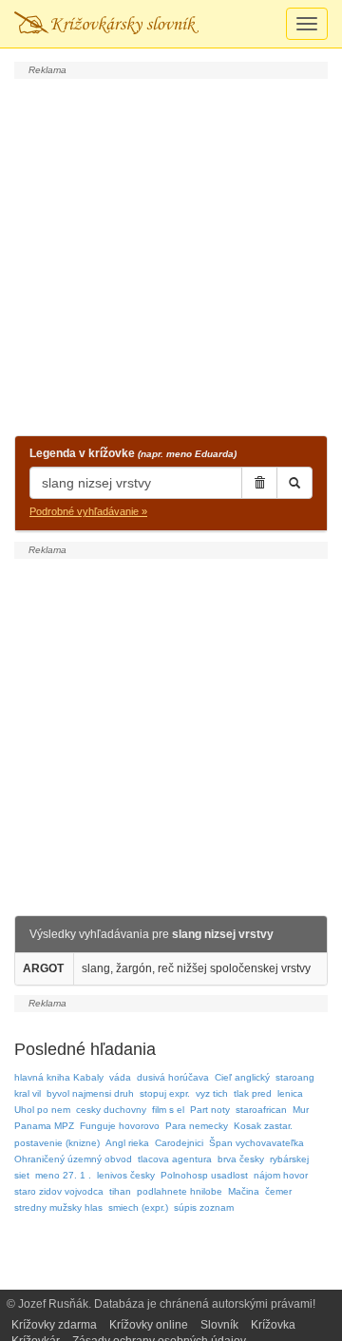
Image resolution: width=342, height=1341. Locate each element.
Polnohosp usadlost (204, 1175)
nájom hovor (281, 1175)
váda (120, 1077)
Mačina (243, 1191)
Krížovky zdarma (54, 1324)
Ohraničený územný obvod (73, 1159)
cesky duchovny (111, 1109)
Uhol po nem (42, 1109)
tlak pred (253, 1093)
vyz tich (212, 1093)
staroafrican (261, 1109)
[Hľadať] (294, 483)
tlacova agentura (175, 1159)
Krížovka (273, 1324)
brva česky (241, 1159)
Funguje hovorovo (120, 1126)
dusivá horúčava (173, 1077)
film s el (168, 1109)
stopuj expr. (165, 1093)
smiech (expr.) (138, 1207)
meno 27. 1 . (63, 1175)
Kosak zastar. (263, 1126)
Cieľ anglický (242, 1077)
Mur (301, 1109)
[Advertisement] (171, 255)
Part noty (210, 1109)
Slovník (219, 1324)
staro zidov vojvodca (59, 1191)
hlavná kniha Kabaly (59, 1077)
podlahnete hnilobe (179, 1191)
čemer (278, 1191)
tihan (120, 1191)
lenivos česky (126, 1175)
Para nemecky (196, 1126)
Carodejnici (179, 1143)
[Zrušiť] (259, 483)
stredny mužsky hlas (58, 1207)
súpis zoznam (204, 1207)
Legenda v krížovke (133, 453)
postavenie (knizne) (57, 1143)
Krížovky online (148, 1324)
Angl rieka (127, 1143)
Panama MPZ (44, 1126)
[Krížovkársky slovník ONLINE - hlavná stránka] (106, 24)
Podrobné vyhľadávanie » (88, 511)
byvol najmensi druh (90, 1093)
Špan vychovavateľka (256, 1143)
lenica (290, 1093)
